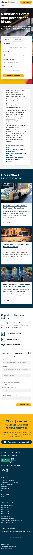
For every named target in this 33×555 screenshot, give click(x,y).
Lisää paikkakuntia (7, 518)
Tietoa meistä (6, 490)
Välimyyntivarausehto (8, 546)
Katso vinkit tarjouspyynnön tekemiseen (13, 356)
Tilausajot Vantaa (7, 516)
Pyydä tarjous (26, 2)
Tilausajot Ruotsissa (8, 522)
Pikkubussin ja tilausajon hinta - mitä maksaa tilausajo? (14, 159)
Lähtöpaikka (6, 359)
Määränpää (6, 366)
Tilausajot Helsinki (7, 505)
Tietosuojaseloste (7, 548)
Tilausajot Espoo (7, 514)
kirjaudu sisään (17, 325)
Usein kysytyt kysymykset (9, 482)
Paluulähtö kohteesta (9, 387)
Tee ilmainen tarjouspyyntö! (19, 442)
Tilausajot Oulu (6, 512)
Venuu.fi (4, 496)
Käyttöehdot (5, 544)
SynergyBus (13, 455)
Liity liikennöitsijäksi (17, 537)
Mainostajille (5, 488)
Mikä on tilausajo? (7, 484)
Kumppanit (4, 486)
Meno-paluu (8, 39)
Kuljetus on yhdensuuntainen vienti (12, 383)
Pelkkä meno (18, 39)
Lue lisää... (7, 222)
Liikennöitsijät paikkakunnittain (11, 520)
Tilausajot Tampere (7, 510)
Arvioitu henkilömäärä (9, 395)
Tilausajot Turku (6, 507)
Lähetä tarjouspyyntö (8, 480)
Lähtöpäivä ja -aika (8, 373)
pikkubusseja (10, 119)
